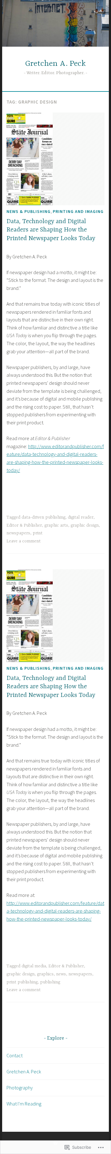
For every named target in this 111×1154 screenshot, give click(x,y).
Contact (14, 1055)
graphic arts (56, 525)
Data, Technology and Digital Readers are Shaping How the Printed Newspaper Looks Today (50, 230)
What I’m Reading (23, 1104)
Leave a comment (23, 541)
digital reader (80, 517)
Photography (19, 1087)
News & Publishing (28, 211)
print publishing (22, 982)
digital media (34, 966)
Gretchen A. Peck (55, 63)
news (61, 974)
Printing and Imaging (78, 211)
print (38, 533)
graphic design (85, 525)
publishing (50, 982)
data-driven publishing (43, 517)
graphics (45, 974)
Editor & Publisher (24, 525)
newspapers (18, 533)
